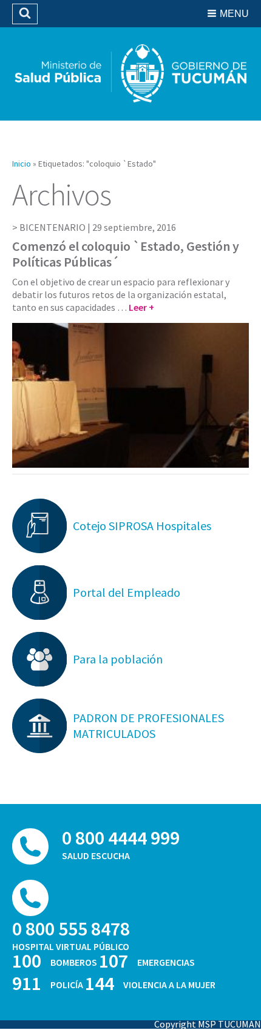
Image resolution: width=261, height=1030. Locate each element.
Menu (234, 13)
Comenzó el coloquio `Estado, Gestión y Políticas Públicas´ (125, 254)
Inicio (21, 163)
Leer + (141, 307)
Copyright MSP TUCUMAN (207, 1024)
